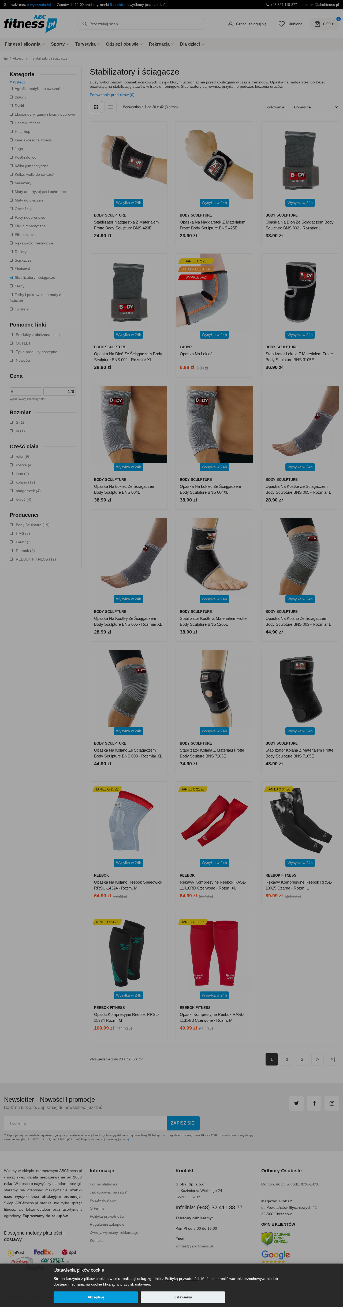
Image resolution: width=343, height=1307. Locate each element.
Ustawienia (183, 1297)
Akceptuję (96, 1297)
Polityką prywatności (182, 1278)
